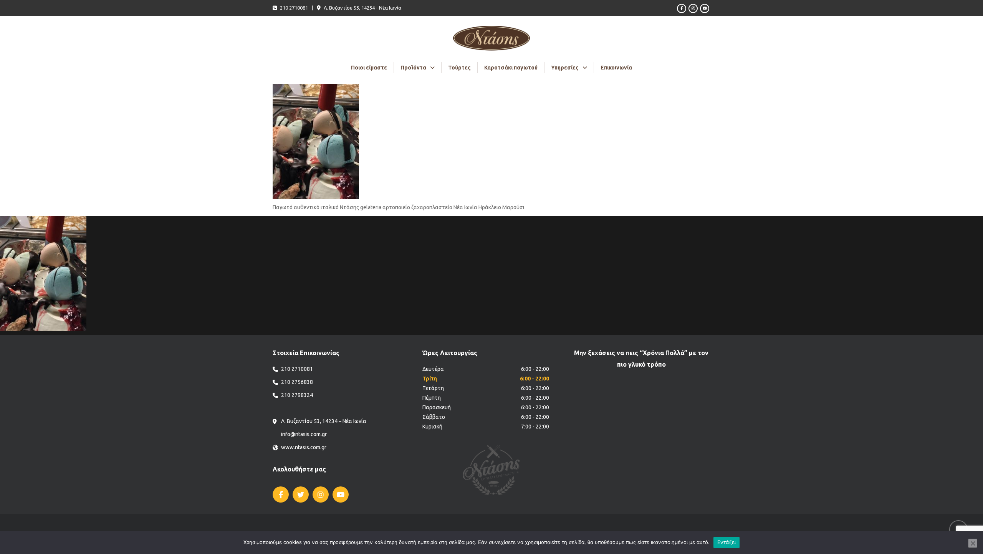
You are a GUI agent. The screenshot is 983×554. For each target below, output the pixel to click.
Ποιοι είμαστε (369, 67)
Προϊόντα (413, 67)
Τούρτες (459, 67)
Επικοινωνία (616, 67)
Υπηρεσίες (565, 67)
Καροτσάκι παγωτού (511, 67)
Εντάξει (726, 542)
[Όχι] (972, 543)
